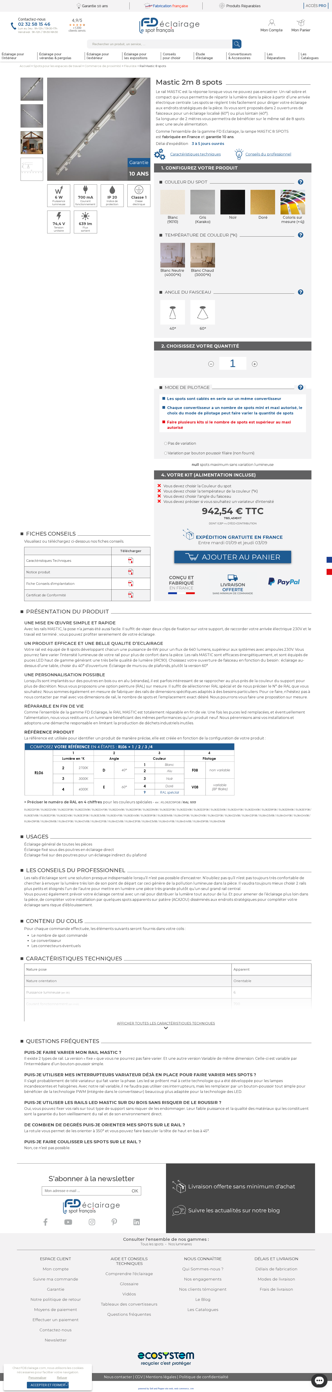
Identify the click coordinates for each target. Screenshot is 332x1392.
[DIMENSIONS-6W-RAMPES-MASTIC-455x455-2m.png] (32, 169)
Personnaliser (37, 1377)
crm (192, 1388)
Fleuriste (130, 66)
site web (169, 1388)
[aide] (302, 183)
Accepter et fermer (48, 1385)
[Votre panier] (300, 25)
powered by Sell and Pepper (151, 1388)
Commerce (102, 66)
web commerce (181, 1388)
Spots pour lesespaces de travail (57, 66)
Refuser (62, 1377)
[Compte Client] (272, 25)
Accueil (25, 66)
